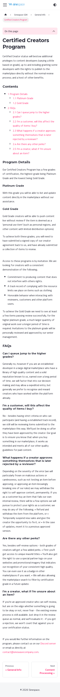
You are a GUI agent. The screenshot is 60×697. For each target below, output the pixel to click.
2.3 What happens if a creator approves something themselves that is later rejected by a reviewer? (34, 135)
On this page (11, 31)
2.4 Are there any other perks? (29, 144)
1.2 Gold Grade (20, 103)
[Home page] (6, 14)
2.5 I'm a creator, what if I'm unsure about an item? (32, 150)
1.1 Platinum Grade (23, 98)
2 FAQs (12, 108)
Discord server (48, 643)
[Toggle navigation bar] (5, 4)
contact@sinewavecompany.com (21, 652)
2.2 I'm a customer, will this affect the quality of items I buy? (33, 123)
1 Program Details (18, 94)
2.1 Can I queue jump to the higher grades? (31, 114)
